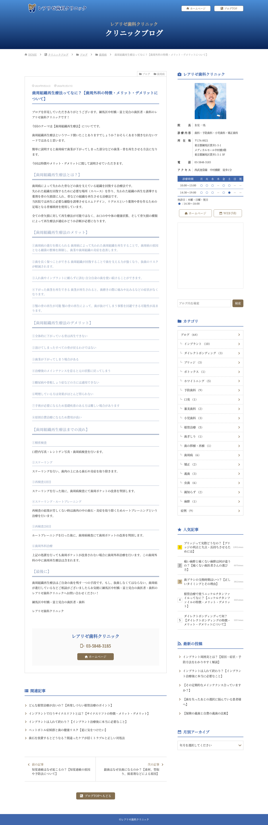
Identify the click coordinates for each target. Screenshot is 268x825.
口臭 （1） (191, 399)
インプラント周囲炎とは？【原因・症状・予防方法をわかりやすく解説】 (212, 659)
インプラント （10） (197, 344)
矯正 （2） (191, 464)
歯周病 (103, 54)
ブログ (84, 54)
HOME (32, 54)
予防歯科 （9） (194, 390)
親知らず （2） (194, 492)
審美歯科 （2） (194, 409)
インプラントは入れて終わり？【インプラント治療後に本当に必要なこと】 (78, 722)
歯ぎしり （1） (194, 436)
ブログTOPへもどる (98, 796)
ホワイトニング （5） (198, 381)
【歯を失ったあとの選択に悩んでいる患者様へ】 (212, 702)
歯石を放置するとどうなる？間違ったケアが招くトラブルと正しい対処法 (77, 738)
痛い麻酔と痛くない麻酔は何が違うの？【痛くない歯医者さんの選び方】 (213, 565)
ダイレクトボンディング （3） (204, 353)
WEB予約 (229, 213)
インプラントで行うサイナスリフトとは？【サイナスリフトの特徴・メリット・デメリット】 (89, 713)
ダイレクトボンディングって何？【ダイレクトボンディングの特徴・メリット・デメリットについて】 (213, 620)
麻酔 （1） (191, 501)
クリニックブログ (58, 54)
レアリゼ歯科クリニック (135, 819)
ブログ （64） (190, 335)
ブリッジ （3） (194, 362)
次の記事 (131, 769)
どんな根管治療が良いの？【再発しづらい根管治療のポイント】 (71, 705)
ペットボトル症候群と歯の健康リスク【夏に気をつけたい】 (68, 730)
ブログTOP (230, 8)
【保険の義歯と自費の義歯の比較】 (206, 713)
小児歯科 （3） (194, 418)
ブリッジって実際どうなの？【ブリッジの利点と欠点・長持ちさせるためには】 (213, 547)
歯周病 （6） (192, 455)
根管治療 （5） (194, 427)
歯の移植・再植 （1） (198, 446)
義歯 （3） (191, 474)
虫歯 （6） (191, 483)
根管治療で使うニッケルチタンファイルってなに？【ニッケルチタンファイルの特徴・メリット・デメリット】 (213, 600)
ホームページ (197, 8)
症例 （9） (188, 511)
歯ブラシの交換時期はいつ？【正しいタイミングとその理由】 (213, 581)
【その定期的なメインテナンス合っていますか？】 (212, 687)
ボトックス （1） (195, 372)
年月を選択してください (196, 745)
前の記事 (61, 769)
